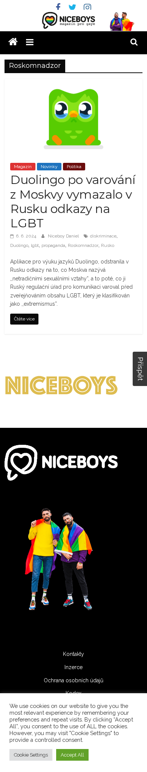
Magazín (23, 166)
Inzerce (73, 667)
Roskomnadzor (83, 245)
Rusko (107, 245)
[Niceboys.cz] (13, 42)
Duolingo (19, 245)
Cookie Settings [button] (31, 755)
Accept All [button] (72, 755)
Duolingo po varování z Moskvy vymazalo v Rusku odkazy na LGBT (72, 201)
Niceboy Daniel (64, 236)
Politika (74, 166)
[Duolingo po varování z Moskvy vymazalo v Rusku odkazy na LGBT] (74, 83)
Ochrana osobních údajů (73, 680)
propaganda (53, 245)
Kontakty (73, 654)
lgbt (35, 245)
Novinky (49, 166)
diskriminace (103, 236)
